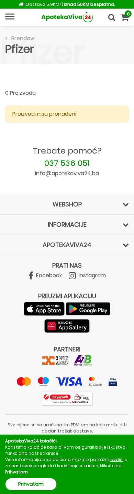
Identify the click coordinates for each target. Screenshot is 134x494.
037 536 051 (67, 163)
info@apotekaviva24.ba (67, 173)
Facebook (48, 275)
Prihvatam (31, 484)
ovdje (116, 459)
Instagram (91, 275)
